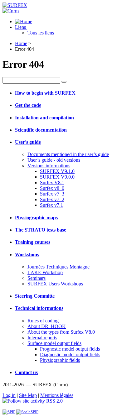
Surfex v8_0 (52, 188)
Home (21, 43)
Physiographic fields (60, 360)
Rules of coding (43, 320)
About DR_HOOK (46, 326)
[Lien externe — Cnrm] (10, 10)
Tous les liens (40, 32)
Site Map (28, 395)
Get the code (28, 105)
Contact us (26, 372)
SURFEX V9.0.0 (57, 177)
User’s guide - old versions (53, 160)
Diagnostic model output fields (70, 354)
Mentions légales (56, 395)
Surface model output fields (54, 343)
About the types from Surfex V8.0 (61, 332)
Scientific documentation (41, 130)
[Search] (63, 82)
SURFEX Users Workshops (55, 283)
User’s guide (28, 142)
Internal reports (42, 337)
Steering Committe (35, 296)
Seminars (36, 278)
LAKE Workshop (45, 272)
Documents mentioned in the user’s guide (68, 154)
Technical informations (39, 308)
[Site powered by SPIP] (8, 411)
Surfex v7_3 (52, 193)
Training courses (32, 242)
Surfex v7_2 (52, 199)
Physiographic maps (36, 217)
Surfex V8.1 (52, 182)
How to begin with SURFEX (45, 93)
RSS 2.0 (54, 401)
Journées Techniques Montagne (58, 266)
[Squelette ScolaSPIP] (27, 411)
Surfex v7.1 (51, 205)
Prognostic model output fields (70, 349)
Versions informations (48, 165)
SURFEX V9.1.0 (57, 171)
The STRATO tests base (40, 229)
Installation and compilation (44, 117)
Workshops (27, 254)
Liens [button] (21, 27)
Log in (9, 395)
